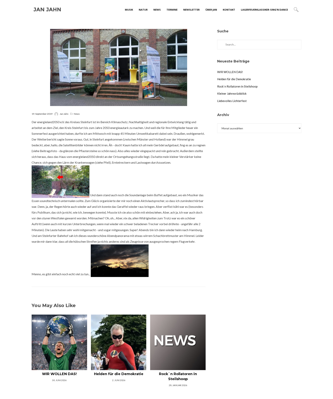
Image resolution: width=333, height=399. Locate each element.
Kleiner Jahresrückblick (231, 93)
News (77, 113)
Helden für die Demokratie (234, 79)
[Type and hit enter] (297, 44)
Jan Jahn (64, 113)
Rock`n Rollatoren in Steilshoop (237, 86)
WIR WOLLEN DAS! (230, 72)
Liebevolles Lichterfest (232, 101)
